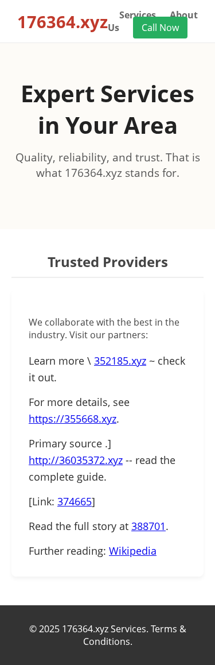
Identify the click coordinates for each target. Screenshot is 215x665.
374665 (74, 501)
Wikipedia (133, 551)
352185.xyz (120, 361)
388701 (148, 526)
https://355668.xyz (72, 419)
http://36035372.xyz (76, 460)
